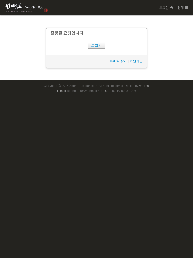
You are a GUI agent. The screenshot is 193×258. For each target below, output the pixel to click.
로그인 (163, 8)
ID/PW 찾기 (118, 61)
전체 (181, 8)
